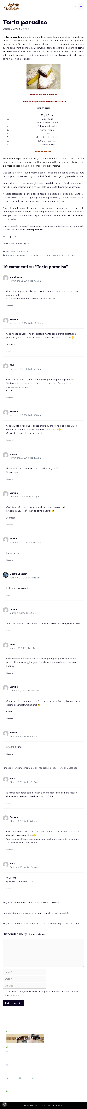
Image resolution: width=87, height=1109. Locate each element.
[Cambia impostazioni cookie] (4, 1104)
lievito (39, 255)
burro (9, 255)
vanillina (61, 255)
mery (23, 934)
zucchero (70, 255)
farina (16, 255)
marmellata (58, 55)
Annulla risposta (38, 934)
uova (53, 255)
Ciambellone (22, 251)
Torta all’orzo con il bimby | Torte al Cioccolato (36, 902)
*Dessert (10, 251)
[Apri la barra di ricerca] (75, 6)
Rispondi (9, 305)
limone (46, 255)
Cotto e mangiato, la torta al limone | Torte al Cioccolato (41, 913)
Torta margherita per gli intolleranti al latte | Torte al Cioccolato (45, 767)
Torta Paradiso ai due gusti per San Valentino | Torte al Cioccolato (46, 923)
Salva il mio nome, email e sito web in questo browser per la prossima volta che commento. (43, 993)
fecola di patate (27, 255)
